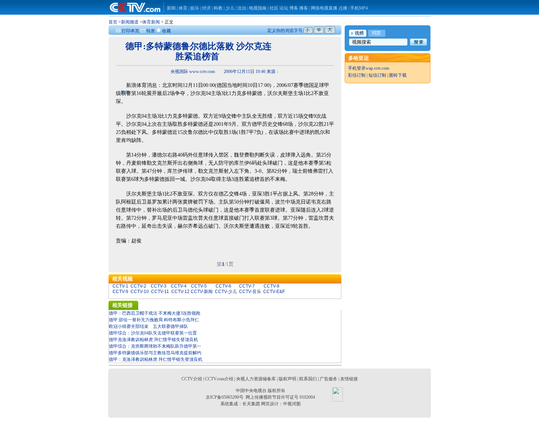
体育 (183, 8)
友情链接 (349, 378)
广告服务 (328, 378)
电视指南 (258, 8)
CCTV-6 (223, 286)
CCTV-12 (180, 291)
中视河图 (292, 403)
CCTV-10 (140, 291)
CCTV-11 (160, 291)
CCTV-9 (120, 291)
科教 (219, 8)
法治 (241, 8)
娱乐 (194, 8)
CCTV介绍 (192, 378)
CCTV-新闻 (202, 291)
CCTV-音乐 (250, 291)
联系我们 (308, 378)
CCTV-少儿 (226, 291)
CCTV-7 (247, 286)
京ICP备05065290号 (224, 397)
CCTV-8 (271, 286)
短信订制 (377, 75)
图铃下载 (398, 75)
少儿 (229, 8)
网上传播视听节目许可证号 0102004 (280, 397)
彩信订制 (357, 75)
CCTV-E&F (274, 291)
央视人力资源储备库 (256, 378)
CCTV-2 (138, 286)
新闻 (171, 8)
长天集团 (251, 403)
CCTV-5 (199, 286)
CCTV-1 (120, 286)
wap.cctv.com (377, 68)
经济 (207, 8)
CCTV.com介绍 (219, 378)
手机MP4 (359, 8)
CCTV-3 (158, 286)
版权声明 (287, 378)
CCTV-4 (179, 286)
